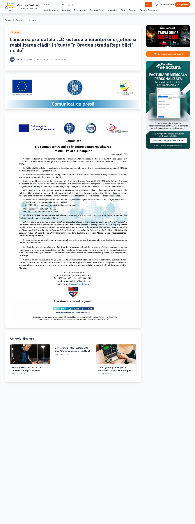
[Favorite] (156, 4)
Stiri (123, 10)
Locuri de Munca (50, 10)
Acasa (8, 20)
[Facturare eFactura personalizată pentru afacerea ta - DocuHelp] (168, 105)
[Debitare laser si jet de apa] (168, 36)
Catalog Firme (97, 10)
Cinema (132, 10)
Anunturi (66, 10)
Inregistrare (182, 4)
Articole (20, 20)
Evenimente (80, 10)
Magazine (112, 10)
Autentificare (167, 4)
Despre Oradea (147, 10)
